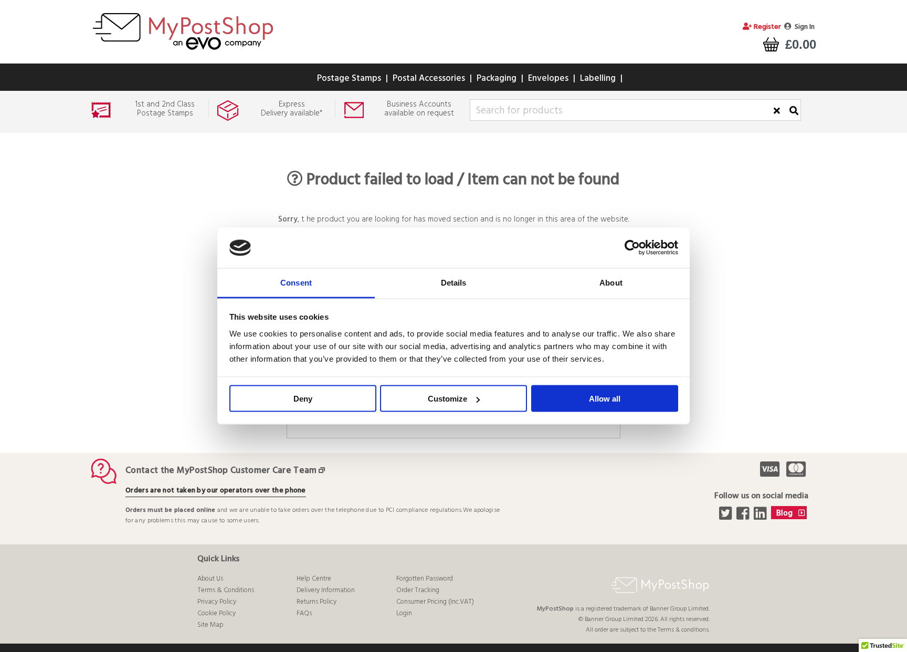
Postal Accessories (429, 78)
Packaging (496, 78)
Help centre (314, 578)
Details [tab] (454, 282)
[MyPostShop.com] (183, 51)
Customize (447, 398)
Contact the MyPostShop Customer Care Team (221, 471)
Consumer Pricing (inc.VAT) (435, 601)
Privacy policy (216, 601)
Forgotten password (424, 578)
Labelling (598, 78)
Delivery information (326, 590)
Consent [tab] (296, 282)
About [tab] (611, 282)
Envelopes (548, 78)
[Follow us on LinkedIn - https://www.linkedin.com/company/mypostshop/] (761, 516)
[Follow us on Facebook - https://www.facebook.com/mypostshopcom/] (744, 516)
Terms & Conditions (225, 590)
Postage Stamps (349, 78)
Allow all (604, 398)
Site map (210, 624)
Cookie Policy (216, 613)
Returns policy (316, 601)
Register (766, 27)
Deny (302, 398)
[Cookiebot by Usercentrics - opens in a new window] (632, 248)
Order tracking (417, 590)
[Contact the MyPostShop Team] (324, 471)
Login (404, 613)
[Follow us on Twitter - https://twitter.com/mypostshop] (726, 516)
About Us (210, 578)
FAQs (304, 613)
